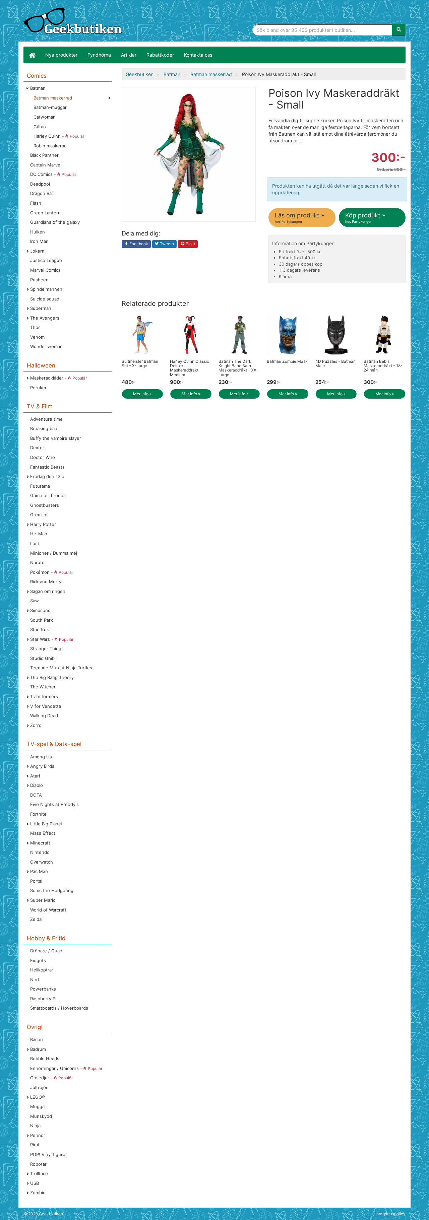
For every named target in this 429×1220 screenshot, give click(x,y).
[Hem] (31, 55)
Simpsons (40, 610)
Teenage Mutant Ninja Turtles (61, 667)
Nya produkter (61, 55)
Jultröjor (39, 1087)
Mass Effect (42, 833)
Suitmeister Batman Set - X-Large (140, 363)
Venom (37, 337)
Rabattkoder (160, 55)
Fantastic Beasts (47, 467)
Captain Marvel (45, 164)
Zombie (38, 1192)
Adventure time (46, 419)
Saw (34, 600)
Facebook (138, 243)
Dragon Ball (42, 193)
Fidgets (38, 960)
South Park (41, 620)
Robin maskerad (50, 145)
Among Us (41, 756)
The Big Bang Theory (52, 677)
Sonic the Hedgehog (51, 890)
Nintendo (40, 852)
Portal (36, 881)
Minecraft (40, 842)
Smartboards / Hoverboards (59, 1008)
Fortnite (38, 814)
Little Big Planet (46, 823)
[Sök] (399, 30)
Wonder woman (46, 346)
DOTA (36, 795)
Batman (38, 88)
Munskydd (41, 1116)
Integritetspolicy (390, 1213)
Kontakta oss (198, 55)
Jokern (37, 251)
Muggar (38, 1106)
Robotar (38, 1164)
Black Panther (44, 155)
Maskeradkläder (58, 378)
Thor (35, 327)
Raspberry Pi (43, 998)
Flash (35, 203)
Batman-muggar (50, 107)
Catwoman (45, 117)
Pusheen (39, 279)
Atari (35, 775)
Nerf (35, 979)
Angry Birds (42, 766)
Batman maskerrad (53, 97)
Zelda (36, 919)
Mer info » (142, 393)
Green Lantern (45, 212)
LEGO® (37, 1097)
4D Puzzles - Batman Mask (335, 363)
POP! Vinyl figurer (48, 1154)
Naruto (37, 562)
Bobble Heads (44, 1058)
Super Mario (43, 900)
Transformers (44, 696)
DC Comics (53, 174)
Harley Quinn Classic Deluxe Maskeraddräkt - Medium (189, 368)
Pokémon (51, 572)
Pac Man (39, 871)
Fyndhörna (99, 55)
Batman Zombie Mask (287, 361)
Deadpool (40, 184)
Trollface (39, 1173)
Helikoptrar (41, 969)
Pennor (37, 1135)
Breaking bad (43, 428)
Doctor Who (42, 457)
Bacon (36, 1039)
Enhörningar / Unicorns (66, 1068)
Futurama (40, 486)
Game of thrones (48, 495)
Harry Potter (43, 524)
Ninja (35, 1125)
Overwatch (41, 862)
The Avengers (44, 318)
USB (34, 1183)
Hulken (37, 231)
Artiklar (128, 55)
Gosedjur (51, 1077)
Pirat (35, 1144)
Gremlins (39, 514)
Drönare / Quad (46, 950)
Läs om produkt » (299, 217)
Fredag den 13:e (47, 476)
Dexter (37, 447)
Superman (40, 308)
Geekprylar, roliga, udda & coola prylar (73, 22)
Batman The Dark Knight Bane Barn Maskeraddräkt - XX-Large (238, 368)
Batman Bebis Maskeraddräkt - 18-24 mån (383, 365)
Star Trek (39, 629)
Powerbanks (43, 989)
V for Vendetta (45, 706)
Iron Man (39, 241)
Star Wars (51, 639)
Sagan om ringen (47, 591)
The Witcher (43, 686)
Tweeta (166, 243)
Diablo (36, 785)
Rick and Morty (45, 581)
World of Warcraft (48, 909)
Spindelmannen (46, 289)
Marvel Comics (45, 270)
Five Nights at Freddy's (54, 804)
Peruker (38, 387)
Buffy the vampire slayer (55, 438)
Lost (34, 543)
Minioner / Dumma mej (53, 553)
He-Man (38, 533)
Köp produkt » (365, 217)
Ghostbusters (44, 505)
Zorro (36, 725)
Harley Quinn (59, 136)
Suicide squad (44, 298)
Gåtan (40, 126)
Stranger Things (47, 648)
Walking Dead (44, 715)
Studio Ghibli (43, 658)
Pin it (190, 243)
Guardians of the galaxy (55, 222)
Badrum (38, 1049)
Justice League (46, 260)
